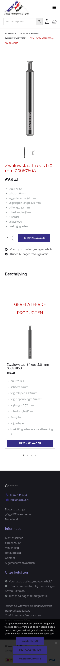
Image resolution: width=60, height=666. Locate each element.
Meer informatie (30, 658)
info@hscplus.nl (19, 499)
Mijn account (13, 543)
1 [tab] (24, 456)
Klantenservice (14, 538)
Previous (9, 98)
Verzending (12, 547)
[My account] (47, 21)
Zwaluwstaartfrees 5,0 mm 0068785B (28, 366)
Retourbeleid (13, 552)
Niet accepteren (30, 650)
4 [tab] (36, 456)
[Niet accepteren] (56, 642)
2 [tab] (28, 456)
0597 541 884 (18, 495)
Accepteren (30, 641)
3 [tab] (32, 456)
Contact (10, 557)
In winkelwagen (34, 238)
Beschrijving (16, 274)
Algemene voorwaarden (20, 563)
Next (50, 98)
